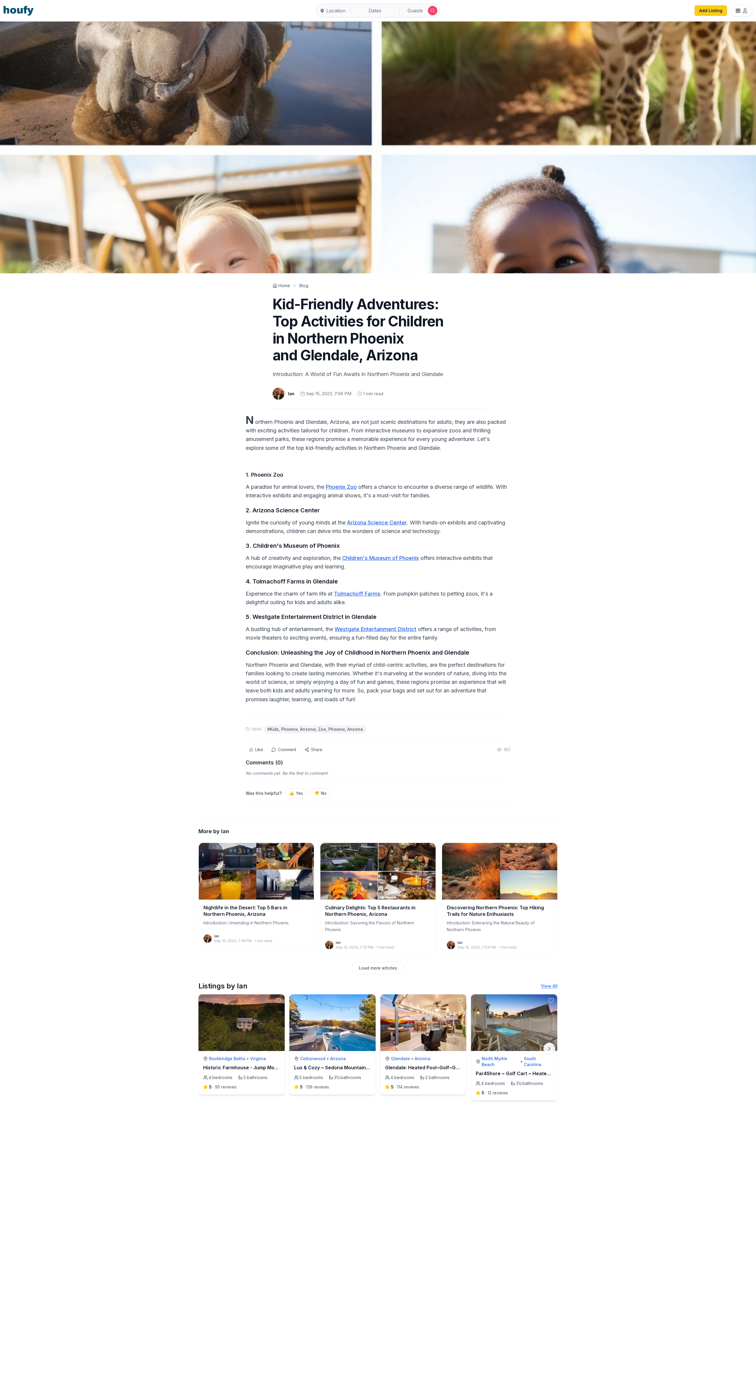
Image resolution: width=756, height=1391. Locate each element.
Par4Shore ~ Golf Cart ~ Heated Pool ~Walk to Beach (537, 1073)
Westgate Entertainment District (375, 629)
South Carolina (532, 1061)
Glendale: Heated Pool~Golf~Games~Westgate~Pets (446, 1067)
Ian (291, 393)
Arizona (338, 1058)
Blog (303, 285)
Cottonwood (312, 1058)
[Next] (549, 1049)
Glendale (400, 1058)
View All (549, 985)
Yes (296, 793)
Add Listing (710, 10)
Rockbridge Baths (227, 1058)
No (320, 793)
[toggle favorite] (278, 1000)
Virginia (258, 1058)
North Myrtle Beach (494, 1061)
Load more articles (378, 967)
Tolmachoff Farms (357, 594)
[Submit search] (432, 10)
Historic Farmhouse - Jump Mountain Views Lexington (266, 1067)
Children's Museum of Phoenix (380, 558)
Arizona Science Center (377, 522)
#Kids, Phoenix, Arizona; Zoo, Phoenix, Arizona (315, 729)
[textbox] (378, 559)
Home (284, 285)
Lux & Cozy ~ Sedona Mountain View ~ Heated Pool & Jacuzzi (365, 1067)
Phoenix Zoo (341, 487)
